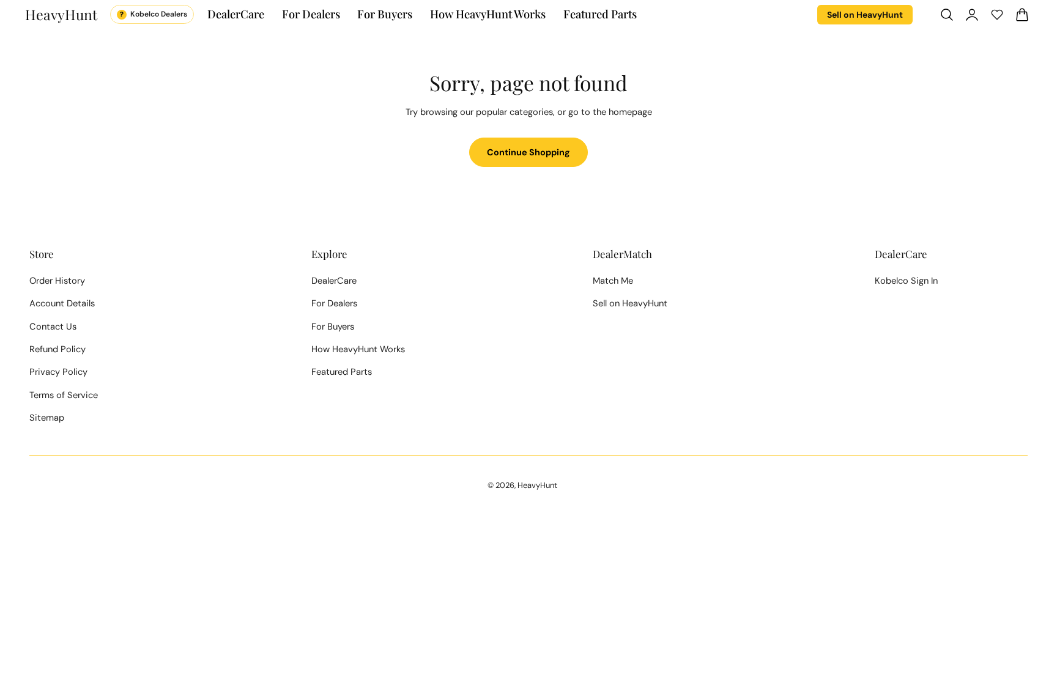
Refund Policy (57, 349)
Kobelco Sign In (906, 281)
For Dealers (334, 303)
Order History (57, 281)
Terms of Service (63, 395)
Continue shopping (528, 152)
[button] (947, 14)
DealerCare (334, 281)
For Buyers (332, 326)
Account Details (62, 303)
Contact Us (52, 326)
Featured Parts (341, 372)
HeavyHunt (537, 485)
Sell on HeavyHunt (865, 14)
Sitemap (46, 418)
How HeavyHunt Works (358, 349)
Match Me (613, 281)
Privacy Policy (58, 372)
